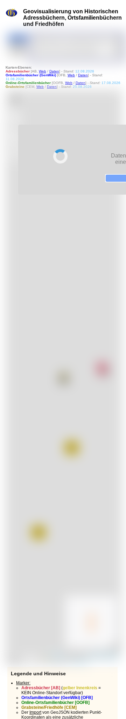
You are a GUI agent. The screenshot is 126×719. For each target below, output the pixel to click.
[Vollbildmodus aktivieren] (15, 136)
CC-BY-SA (79, 662)
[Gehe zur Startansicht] (15, 99)
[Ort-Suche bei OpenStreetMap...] (117, 51)
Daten (54, 71)
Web (42, 71)
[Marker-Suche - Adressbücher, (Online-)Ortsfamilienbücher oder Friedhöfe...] (117, 39)
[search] (74, 39)
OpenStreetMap (104, 656)
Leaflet (56, 656)
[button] (64, 377)
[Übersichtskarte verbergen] (114, 645)
